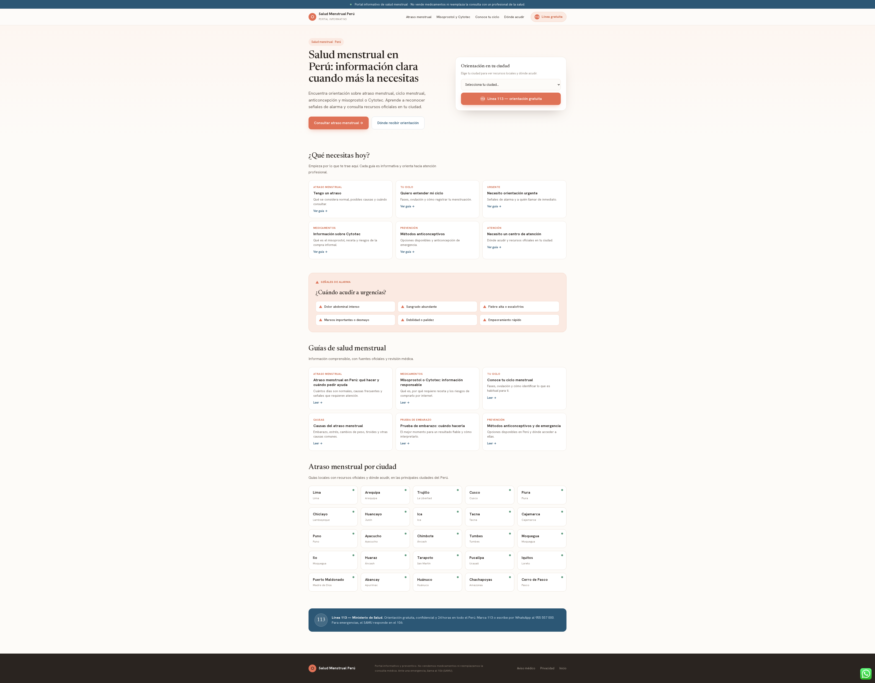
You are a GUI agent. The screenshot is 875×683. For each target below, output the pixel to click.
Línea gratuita (549, 17)
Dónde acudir (514, 17)
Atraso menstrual (419, 17)
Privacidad (547, 668)
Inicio (562, 668)
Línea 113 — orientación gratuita (511, 98)
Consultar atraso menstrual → (338, 122)
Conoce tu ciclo (487, 17)
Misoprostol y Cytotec (453, 17)
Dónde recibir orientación (398, 122)
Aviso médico (526, 668)
